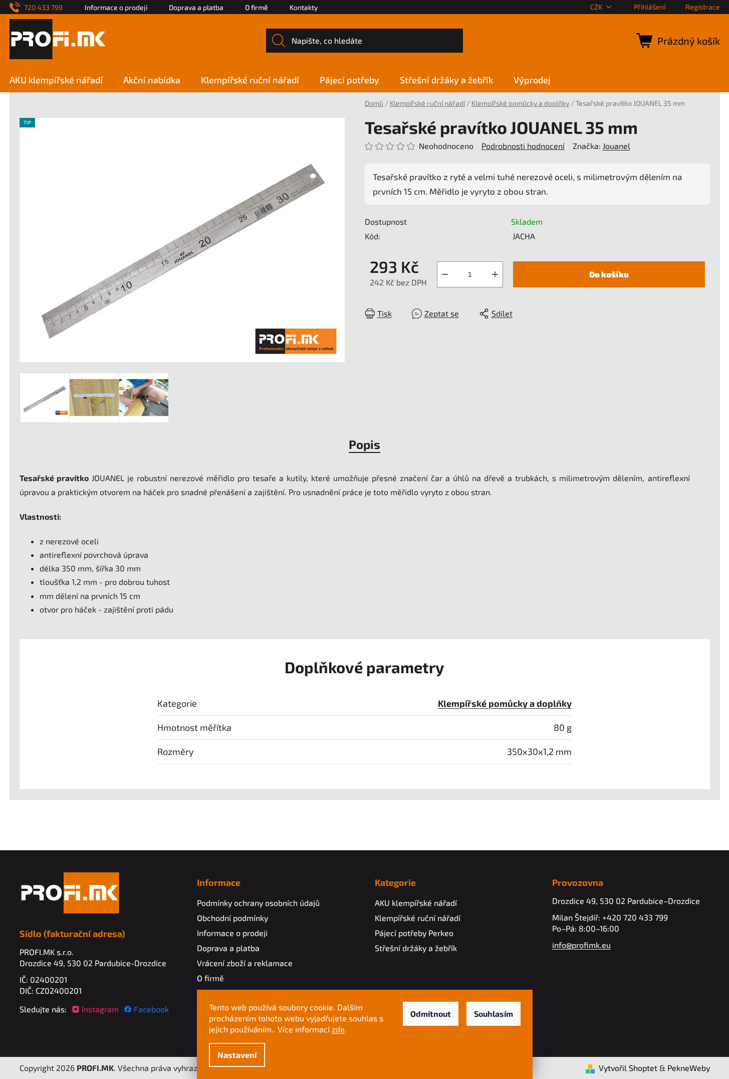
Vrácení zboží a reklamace (245, 963)
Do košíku (609, 274)
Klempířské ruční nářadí (417, 917)
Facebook (151, 1009)
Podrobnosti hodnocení (523, 145)
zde (338, 1029)
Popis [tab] (364, 444)
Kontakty (304, 7)
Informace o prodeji (116, 7)
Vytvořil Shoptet (628, 1067)
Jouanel (616, 145)
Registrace (702, 7)
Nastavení (237, 1054)
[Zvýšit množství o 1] (495, 274)
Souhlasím (493, 1013)
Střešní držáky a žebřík (416, 948)
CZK (596, 7)
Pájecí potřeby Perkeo (414, 933)
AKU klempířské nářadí (416, 902)
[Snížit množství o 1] (444, 274)
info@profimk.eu (581, 945)
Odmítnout (430, 1013)
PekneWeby (688, 1067)
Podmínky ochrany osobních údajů (258, 902)
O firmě (256, 7)
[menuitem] (61, 79)
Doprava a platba (196, 7)
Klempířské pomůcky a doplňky (505, 703)
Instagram (100, 1009)
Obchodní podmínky (232, 917)
